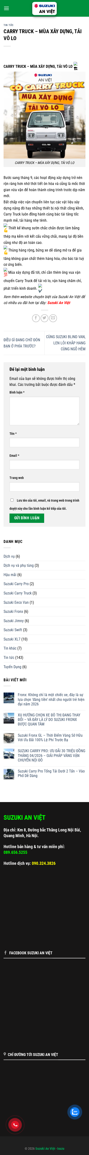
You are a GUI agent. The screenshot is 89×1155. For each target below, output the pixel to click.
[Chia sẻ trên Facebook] (36, 318)
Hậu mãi (10, 574)
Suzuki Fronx (13, 611)
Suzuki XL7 (12, 639)
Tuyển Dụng (12, 667)
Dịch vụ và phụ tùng (19, 565)
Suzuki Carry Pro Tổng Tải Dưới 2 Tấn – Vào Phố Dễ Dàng (51, 773)
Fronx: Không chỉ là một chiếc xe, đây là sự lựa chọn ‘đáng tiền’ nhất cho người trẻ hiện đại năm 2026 (51, 699)
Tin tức (9, 25)
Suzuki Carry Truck (18, 593)
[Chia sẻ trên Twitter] (44, 318)
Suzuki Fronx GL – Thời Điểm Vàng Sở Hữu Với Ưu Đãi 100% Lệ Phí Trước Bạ (50, 737)
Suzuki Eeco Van (16, 602)
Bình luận (16, 392)
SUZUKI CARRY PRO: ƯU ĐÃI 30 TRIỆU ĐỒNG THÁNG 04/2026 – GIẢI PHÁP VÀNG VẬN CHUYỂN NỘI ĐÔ (51, 755)
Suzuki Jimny (14, 621)
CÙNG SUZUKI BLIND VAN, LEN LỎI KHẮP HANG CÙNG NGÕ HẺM (65, 343)
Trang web (16, 478)
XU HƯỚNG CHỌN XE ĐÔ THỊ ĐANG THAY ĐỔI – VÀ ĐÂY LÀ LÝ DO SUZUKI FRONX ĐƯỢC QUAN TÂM (49, 719)
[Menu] (6, 8)
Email (14, 456)
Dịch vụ (9, 556)
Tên (13, 434)
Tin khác (10, 648)
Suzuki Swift (13, 630)
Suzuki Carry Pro (16, 584)
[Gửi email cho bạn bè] (53, 318)
